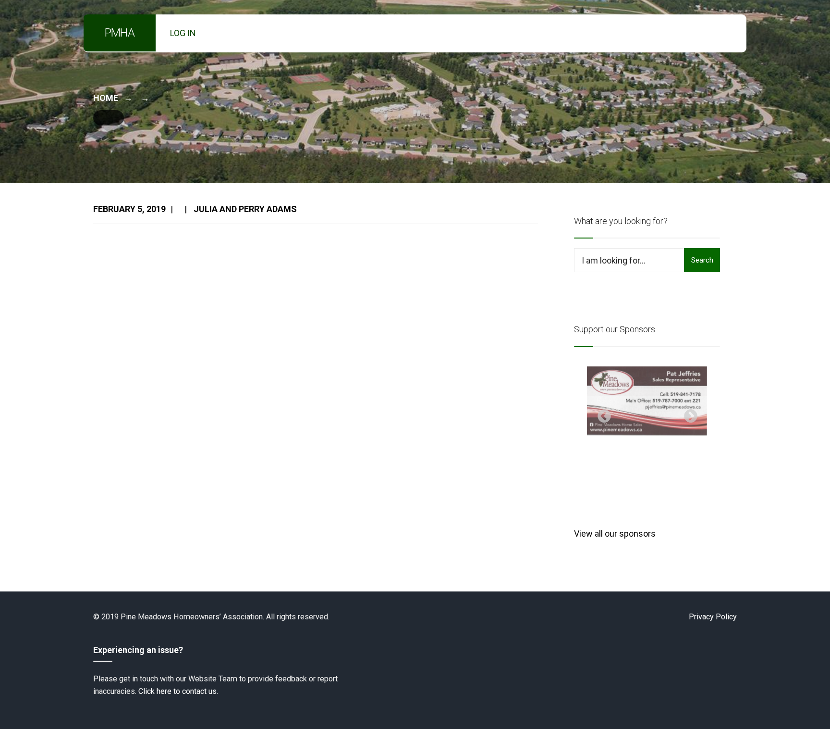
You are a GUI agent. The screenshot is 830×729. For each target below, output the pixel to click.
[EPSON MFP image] (647, 401)
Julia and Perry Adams (245, 209)
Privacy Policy (713, 616)
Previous (601, 413)
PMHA (119, 32)
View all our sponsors (615, 533)
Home (105, 98)
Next (688, 413)
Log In (183, 33)
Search (702, 260)
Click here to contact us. (178, 691)
